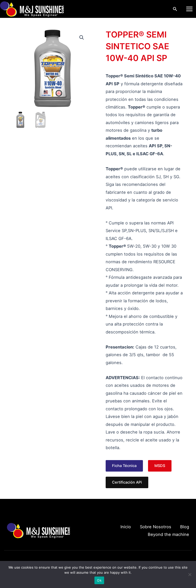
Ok (99, 580)
